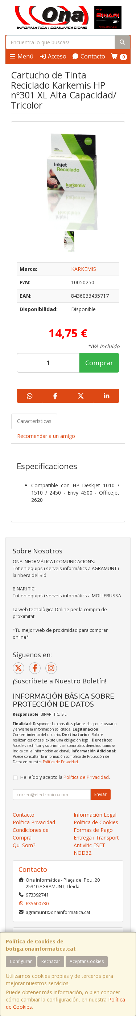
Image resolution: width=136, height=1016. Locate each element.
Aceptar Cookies (87, 961)
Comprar (99, 362)
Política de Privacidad (60, 761)
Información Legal (95, 814)
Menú (24, 56)
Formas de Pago (93, 829)
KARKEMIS (83, 268)
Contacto (92, 56)
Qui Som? (24, 845)
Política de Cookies (96, 822)
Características (34, 421)
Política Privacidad (34, 822)
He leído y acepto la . (65, 777)
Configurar (21, 961)
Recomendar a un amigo (46, 435)
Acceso (56, 56)
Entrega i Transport (96, 837)
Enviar (100, 794)
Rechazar (50, 961)
